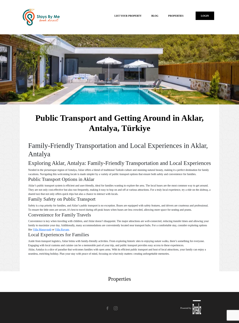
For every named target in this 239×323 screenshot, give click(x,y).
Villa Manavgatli (42, 229)
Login (205, 15)
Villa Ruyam (62, 229)
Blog (154, 15)
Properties (176, 15)
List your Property (128, 15)
